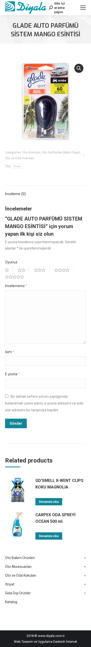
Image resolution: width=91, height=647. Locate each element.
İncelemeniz (16, 286)
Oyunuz (11, 262)
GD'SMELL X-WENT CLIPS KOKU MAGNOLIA (59, 483)
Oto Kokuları (31, 152)
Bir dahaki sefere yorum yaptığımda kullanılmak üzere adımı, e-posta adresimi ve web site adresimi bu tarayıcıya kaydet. (44, 403)
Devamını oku (49, 502)
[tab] (45, 191)
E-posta (12, 374)
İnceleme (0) (15, 194)
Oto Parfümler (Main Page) (61, 152)
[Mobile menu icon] (83, 8)
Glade (17, 166)
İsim (9, 352)
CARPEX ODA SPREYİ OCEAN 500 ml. (55, 518)
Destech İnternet (65, 641)
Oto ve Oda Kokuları (19, 158)
